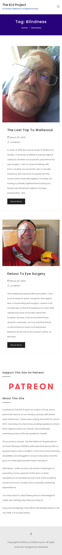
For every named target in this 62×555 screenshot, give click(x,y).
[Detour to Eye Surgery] (31, 243)
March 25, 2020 (18, 137)
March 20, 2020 (18, 280)
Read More (16, 201)
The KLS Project (14, 5)
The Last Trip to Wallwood (30, 130)
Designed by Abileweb (36, 546)
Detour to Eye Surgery (26, 273)
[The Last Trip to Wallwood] (31, 84)
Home (24, 27)
